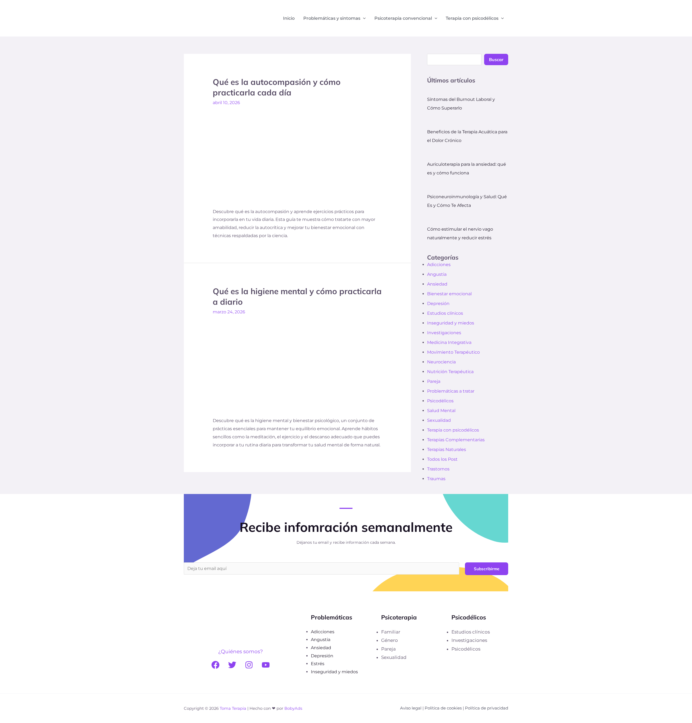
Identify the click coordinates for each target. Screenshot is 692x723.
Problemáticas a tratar (450, 391)
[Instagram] (249, 665)
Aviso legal (410, 708)
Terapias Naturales (446, 449)
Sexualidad (439, 420)
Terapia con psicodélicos (472, 18)
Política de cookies (443, 708)
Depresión (438, 303)
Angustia (437, 274)
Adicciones (439, 264)
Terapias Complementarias (456, 439)
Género (389, 640)
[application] (363, 18)
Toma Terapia (233, 708)
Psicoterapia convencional (403, 18)
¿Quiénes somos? (240, 651)
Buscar (496, 59)
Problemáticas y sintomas (331, 18)
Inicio (289, 18)
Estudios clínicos (445, 313)
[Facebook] (215, 665)
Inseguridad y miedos (450, 323)
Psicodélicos (440, 400)
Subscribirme (486, 568)
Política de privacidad (486, 708)
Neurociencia (441, 361)
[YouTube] (265, 665)
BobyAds (293, 708)
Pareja (433, 381)
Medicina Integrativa (449, 342)
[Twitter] (232, 665)
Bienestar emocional (449, 293)
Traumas (436, 478)
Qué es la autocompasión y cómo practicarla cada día (277, 87)
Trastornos (438, 469)
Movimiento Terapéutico (453, 352)
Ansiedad (437, 284)
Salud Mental (441, 410)
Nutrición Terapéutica (450, 371)
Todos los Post (442, 459)
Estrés (317, 663)
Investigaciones (444, 332)
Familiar (390, 632)
